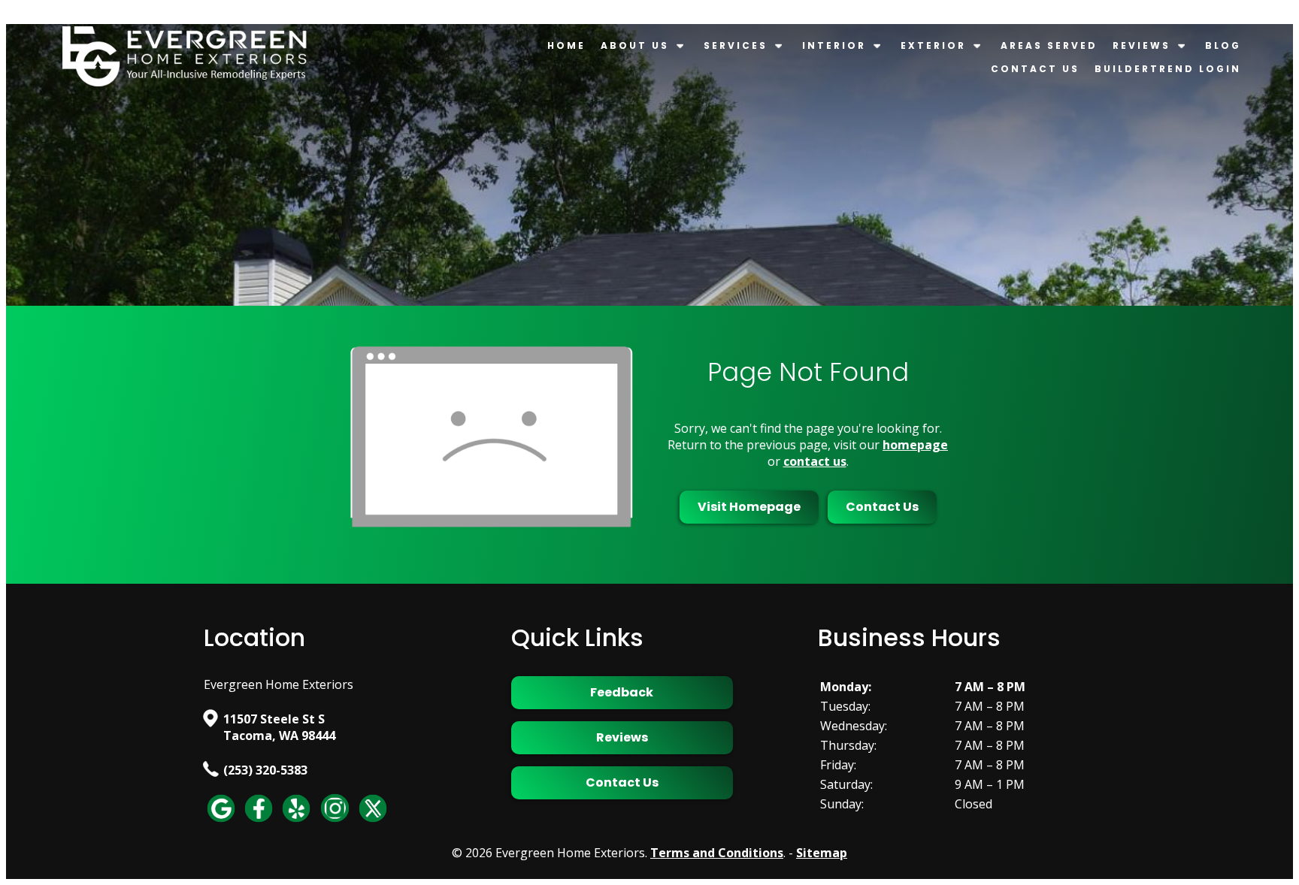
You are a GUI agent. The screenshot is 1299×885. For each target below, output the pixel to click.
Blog (1223, 45)
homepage (915, 444)
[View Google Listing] (221, 821)
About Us (635, 45)
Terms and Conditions (716, 852)
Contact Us (1035, 68)
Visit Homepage (749, 506)
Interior (834, 45)
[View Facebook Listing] (258, 821)
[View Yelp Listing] (296, 821)
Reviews (1141, 45)
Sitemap (821, 852)
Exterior (933, 45)
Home (566, 45)
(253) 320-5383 (265, 770)
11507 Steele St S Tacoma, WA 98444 (279, 727)
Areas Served (1049, 45)
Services (736, 45)
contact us (814, 461)
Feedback (621, 692)
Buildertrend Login (1168, 68)
